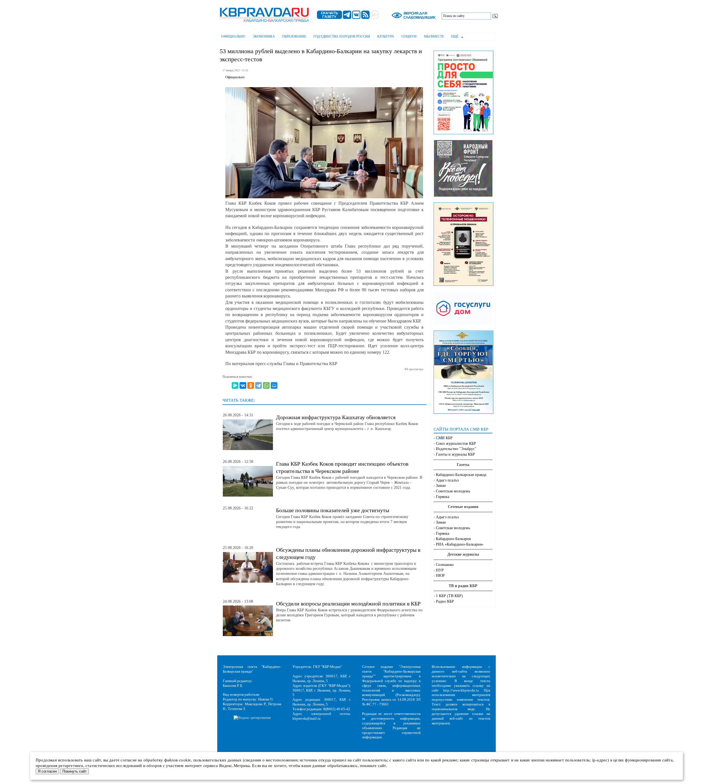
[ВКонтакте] (243, 385)
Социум (409, 36)
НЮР (440, 575)
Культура (385, 36)
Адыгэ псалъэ (447, 480)
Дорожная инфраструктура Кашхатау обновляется (335, 417)
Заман (441, 485)
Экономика (264, 36)
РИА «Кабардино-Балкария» (460, 544)
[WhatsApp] (266, 385)
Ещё (453, 37)
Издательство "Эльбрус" (456, 449)
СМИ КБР (444, 438)
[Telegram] (258, 385)
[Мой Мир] (274, 385)
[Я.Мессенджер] (235, 385)
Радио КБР (445, 601)
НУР (440, 570)
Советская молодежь (453, 491)
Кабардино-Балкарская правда (461, 475)
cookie (185, 760)
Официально (233, 36)
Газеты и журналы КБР (455, 454)
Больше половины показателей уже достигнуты (332, 510)
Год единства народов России (341, 36)
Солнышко (445, 565)
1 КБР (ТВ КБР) (449, 596)
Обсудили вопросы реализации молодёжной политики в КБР (348, 603)
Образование (294, 36)
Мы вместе (434, 36)
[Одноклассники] (250, 385)
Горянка (442, 497)
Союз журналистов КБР (456, 443)
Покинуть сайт (74, 771)
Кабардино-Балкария (453, 539)
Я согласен (47, 771)
